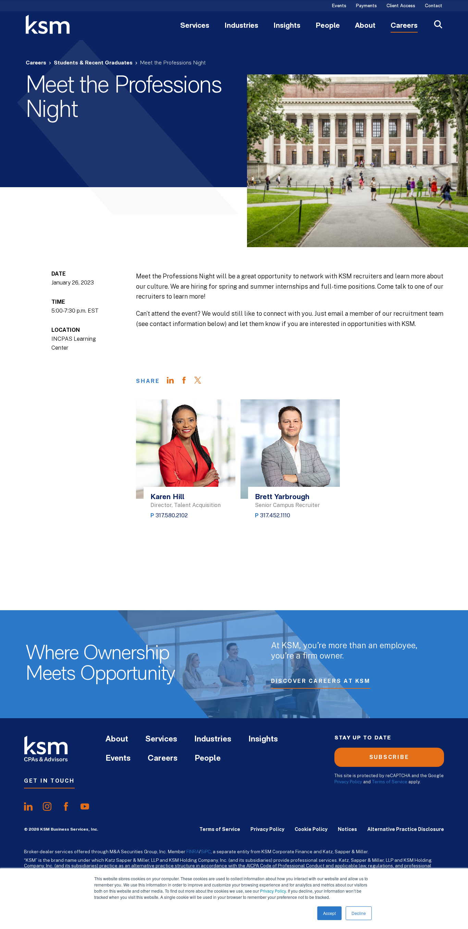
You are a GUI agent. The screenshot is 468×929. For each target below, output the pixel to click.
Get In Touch (49, 780)
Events (339, 6)
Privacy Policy (273, 891)
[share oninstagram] (47, 806)
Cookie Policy (311, 829)
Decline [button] (359, 913)
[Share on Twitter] (201, 381)
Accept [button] (329, 913)
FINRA (192, 851)
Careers (404, 26)
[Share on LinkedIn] (174, 381)
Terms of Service (389, 781)
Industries (241, 26)
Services (194, 26)
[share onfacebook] (66, 806)
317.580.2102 (172, 515)
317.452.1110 (275, 515)
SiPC (206, 851)
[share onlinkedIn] (28, 806)
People (328, 26)
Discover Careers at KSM (320, 681)
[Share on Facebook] (187, 381)
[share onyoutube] (85, 806)
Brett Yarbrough (282, 497)
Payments (366, 6)
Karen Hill (167, 497)
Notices (347, 829)
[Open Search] (438, 25)
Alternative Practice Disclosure (405, 829)
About (365, 26)
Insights (286, 26)
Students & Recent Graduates (93, 63)
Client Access (400, 6)
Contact (433, 6)
